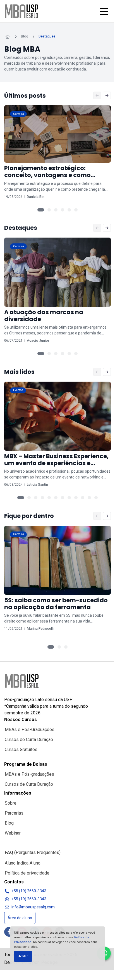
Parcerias (14, 813)
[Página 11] (89, 497)
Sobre (10, 803)
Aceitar (23, 956)
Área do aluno (20, 918)
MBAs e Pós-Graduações (29, 729)
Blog (9, 823)
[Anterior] (97, 95)
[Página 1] (40, 209)
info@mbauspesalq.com (33, 907)
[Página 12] (96, 497)
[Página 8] (69, 497)
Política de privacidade (27, 873)
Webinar (13, 833)
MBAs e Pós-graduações (29, 774)
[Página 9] (76, 497)
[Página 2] (49, 209)
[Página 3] (56, 209)
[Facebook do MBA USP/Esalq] (9, 932)
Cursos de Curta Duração (29, 739)
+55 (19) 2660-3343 (28, 891)
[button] (104, 11)
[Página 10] (82, 497)
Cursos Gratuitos (21, 749)
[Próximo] (107, 95)
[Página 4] (62, 209)
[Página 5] (69, 209)
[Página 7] (62, 497)
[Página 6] (76, 209)
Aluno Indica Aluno (22, 863)
